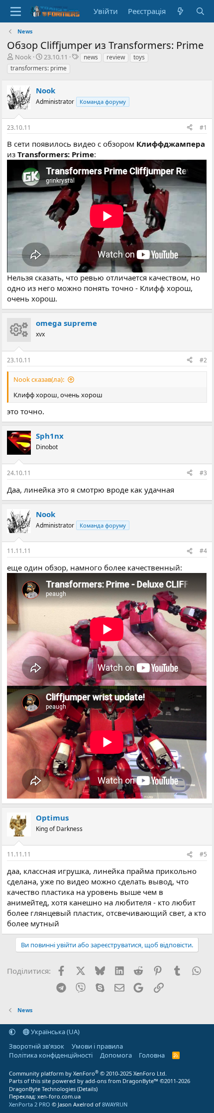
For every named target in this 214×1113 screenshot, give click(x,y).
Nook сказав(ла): (38, 379)
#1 (203, 127)
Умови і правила (97, 1046)
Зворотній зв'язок (36, 1046)
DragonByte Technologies (42, 1089)
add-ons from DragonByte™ (121, 1081)
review (116, 57)
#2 (203, 360)
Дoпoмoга (116, 1055)
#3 (203, 473)
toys (139, 57)
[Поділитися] (189, 128)
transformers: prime (38, 68)
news (91, 57)
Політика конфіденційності (51, 1055)
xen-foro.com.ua (59, 1096)
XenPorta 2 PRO (29, 1104)
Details (87, 1089)
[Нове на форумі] (180, 11)
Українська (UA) (54, 1031)
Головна (152, 1055)
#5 (203, 854)
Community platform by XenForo (88, 1073)
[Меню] (15, 11)
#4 (203, 551)
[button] (12, 1031)
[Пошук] (200, 11)
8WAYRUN (114, 1104)
